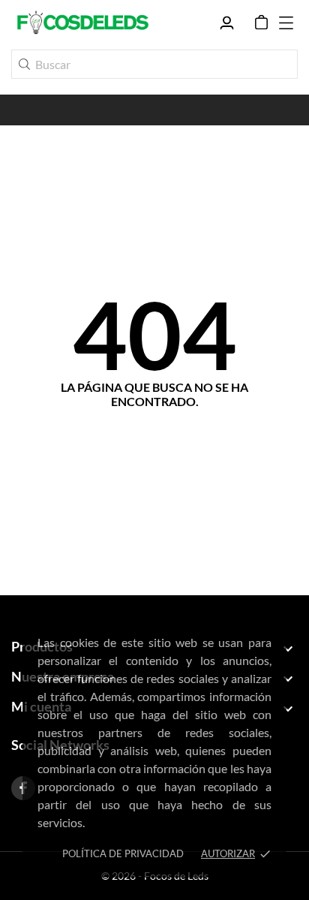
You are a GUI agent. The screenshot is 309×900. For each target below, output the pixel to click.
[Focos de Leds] (82, 22)
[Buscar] (24, 64)
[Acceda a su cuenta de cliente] (226, 23)
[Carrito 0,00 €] (261, 23)
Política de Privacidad (123, 853)
